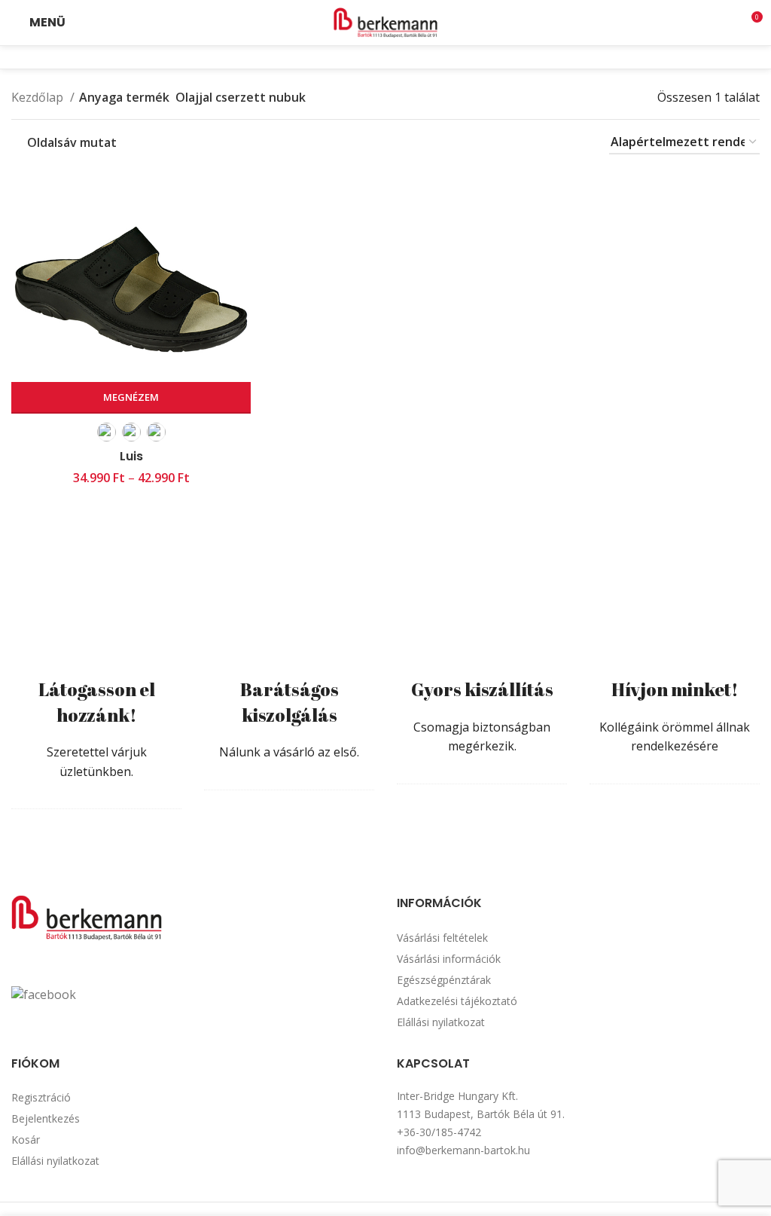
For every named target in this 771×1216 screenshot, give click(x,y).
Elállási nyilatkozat (441, 1022)
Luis (131, 456)
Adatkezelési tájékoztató (457, 1001)
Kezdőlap (38, 97)
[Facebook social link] (376, 57)
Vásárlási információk (449, 959)
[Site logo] (385, 21)
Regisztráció (41, 1097)
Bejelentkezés (45, 1118)
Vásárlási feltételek (442, 937)
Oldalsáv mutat (72, 143)
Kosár (25, 1139)
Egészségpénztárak (444, 980)
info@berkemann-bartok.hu (463, 1150)
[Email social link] (395, 57)
